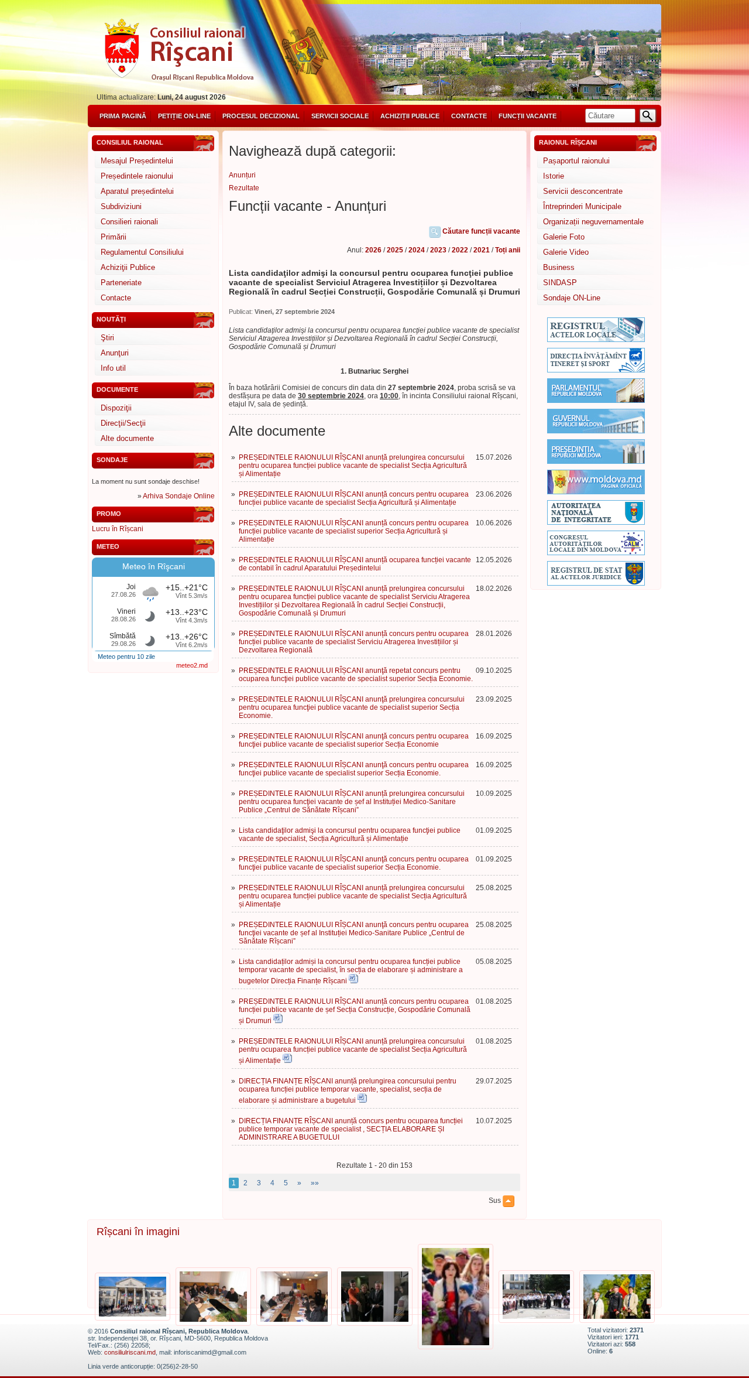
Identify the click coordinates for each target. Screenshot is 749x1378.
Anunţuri (115, 352)
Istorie (553, 176)
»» (315, 1183)
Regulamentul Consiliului (142, 252)
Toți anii (507, 250)
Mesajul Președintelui (137, 160)
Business (559, 267)
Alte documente (127, 438)
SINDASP (560, 282)
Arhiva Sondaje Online (179, 496)
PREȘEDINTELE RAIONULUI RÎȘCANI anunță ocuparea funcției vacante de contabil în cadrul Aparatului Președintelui (355, 564)
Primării (113, 236)
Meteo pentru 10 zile (126, 656)
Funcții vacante (527, 115)
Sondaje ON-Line (571, 297)
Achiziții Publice (409, 115)
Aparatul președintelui (137, 191)
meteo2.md (192, 665)
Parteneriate (121, 282)
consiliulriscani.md (130, 1352)
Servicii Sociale (340, 115)
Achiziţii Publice (128, 267)
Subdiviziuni (121, 206)
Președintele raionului (137, 176)
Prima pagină (122, 115)
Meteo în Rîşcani (153, 566)
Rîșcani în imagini (138, 1231)
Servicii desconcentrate (583, 191)
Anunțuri (242, 175)
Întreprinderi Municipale (582, 206)
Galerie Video (566, 252)
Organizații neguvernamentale (593, 221)
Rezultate (244, 188)
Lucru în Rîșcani (117, 529)
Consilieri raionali (129, 221)
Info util (113, 368)
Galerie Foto (564, 236)
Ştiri (107, 337)
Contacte (469, 115)
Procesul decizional (261, 115)
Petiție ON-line (184, 115)
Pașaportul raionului (576, 160)
